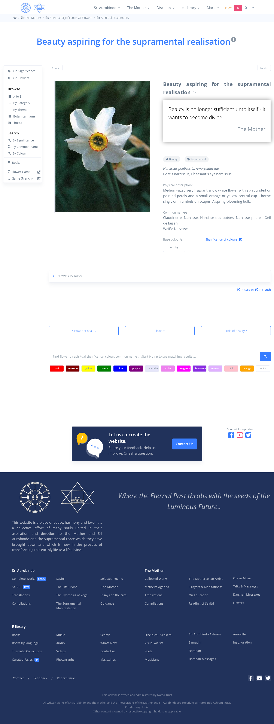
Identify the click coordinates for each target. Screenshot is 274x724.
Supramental (198, 159)
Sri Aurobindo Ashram (205, 634)
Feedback (40, 678)
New (228, 8)
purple (136, 368)
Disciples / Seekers (158, 635)
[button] (160, 276)
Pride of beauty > (236, 331)
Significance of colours (222, 239)
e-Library (189, 7)
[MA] (32, 8)
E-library (19, 626)
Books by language (25, 643)
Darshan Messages (246, 594)
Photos (16, 123)
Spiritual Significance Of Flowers (70, 18)
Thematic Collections (27, 651)
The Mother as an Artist (206, 579)
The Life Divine (66, 587)
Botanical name (23, 116)
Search (13, 133)
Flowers (160, 331)
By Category (20, 103)
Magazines (108, 659)
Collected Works (156, 579)
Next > (264, 68)
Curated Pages (25, 659)
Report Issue (66, 678)
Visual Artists (154, 643)
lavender (153, 368)
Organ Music (242, 578)
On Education (198, 595)
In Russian (247, 289)
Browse (14, 89)
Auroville (239, 634)
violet (168, 368)
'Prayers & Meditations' (205, 587)
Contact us (108, 651)
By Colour (18, 153)
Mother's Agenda (157, 587)
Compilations (21, 603)
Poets (148, 651)
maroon (73, 368)
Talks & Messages (245, 586)
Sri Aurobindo (105, 7)
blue (120, 368)
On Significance (23, 71)
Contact (18, 678)
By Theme (19, 110)
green (104, 368)
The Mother (136, 7)
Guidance (107, 603)
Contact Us (185, 444)
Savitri (60, 579)
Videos (61, 651)
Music (60, 635)
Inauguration (242, 642)
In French (264, 289)
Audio (60, 643)
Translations (21, 595)
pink (231, 368)
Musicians (152, 659)
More (211, 7)
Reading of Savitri (201, 603)
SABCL (20, 587)
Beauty (172, 159)
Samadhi (195, 642)
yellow (88, 368)
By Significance (22, 140)
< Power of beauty (84, 331)
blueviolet (201, 368)
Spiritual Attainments (114, 18)
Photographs (65, 659)
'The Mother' (109, 587)
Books (15, 163)
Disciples (164, 7)
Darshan (195, 651)
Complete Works (28, 579)
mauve (215, 368)
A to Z (16, 96)
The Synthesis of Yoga (72, 595)
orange (247, 368)
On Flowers (20, 78)
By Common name (25, 147)
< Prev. (56, 68)
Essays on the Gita (113, 595)
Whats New (108, 643)
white (174, 247)
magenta (184, 368)
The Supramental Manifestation (68, 605)
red (57, 368)
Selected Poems (111, 579)
